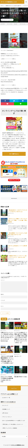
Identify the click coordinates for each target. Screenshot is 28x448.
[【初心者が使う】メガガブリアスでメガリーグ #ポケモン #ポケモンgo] (4, 212)
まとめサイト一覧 (6, 397)
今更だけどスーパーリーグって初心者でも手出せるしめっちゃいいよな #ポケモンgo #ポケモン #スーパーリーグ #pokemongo (7, 337)
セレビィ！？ (17, 356)
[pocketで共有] (7, 103)
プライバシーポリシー (7, 416)
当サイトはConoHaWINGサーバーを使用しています (13, 420)
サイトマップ (5, 405)
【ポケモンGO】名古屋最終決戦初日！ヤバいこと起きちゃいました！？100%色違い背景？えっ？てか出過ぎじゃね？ (7, 360)
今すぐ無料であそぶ (14, 153)
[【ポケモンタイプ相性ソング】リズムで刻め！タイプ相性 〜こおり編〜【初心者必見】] (4, 221)
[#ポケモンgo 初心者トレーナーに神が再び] (4, 248)
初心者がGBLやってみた (20, 376)
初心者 (10, 19)
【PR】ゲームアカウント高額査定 (9, 428)
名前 (2, 294)
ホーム (2, 5)
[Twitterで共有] (14, 100)
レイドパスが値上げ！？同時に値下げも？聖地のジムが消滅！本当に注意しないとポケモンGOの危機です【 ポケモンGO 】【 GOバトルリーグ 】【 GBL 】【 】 (20, 337)
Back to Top (14, 388)
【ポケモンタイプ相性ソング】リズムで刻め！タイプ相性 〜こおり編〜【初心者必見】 (17, 220)
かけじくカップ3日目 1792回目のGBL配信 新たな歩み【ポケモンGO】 (7, 379)
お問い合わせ (5, 413)
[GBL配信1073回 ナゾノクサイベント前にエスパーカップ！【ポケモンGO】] (4, 258)
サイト (2, 306)
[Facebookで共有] (5, 100)
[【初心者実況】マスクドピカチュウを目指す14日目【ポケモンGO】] (4, 235)
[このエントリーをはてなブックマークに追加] (22, 100)
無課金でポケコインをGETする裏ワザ (13, 5)
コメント (3, 280)
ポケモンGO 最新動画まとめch (17, 445)
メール (3, 300)
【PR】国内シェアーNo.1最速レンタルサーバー (12, 424)
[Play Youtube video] (14, 40)
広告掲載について (6, 409)
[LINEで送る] (20, 103)
